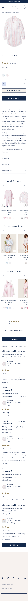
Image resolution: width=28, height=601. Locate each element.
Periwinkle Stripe (3, 75)
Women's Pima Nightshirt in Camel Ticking (26, 263)
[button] (9, 63)
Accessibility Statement (22, 596)
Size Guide (23, 80)
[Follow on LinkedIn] (24, 578)
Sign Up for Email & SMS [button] (14, 1)
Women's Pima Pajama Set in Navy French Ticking (25, 218)
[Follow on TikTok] (19, 578)
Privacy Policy (10, 596)
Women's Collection (8, 12)
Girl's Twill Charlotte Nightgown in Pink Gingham (5, 308)
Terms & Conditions (16, 596)
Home (3, 12)
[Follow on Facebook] (3, 578)
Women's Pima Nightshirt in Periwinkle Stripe (7, 263)
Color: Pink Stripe (5, 72)
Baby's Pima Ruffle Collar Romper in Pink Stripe (5, 218)
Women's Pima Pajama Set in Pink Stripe (22, 218)
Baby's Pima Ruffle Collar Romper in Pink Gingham (7, 218)
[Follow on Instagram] (8, 578)
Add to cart (14, 98)
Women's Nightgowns (15, 12)
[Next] (25, 205)
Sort (12, 347)
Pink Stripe (7, 75)
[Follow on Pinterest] (14, 578)
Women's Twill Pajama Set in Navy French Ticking (25, 308)
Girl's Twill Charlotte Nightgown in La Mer (10, 308)
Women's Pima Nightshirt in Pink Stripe (10, 263)
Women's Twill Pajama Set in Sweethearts (22, 308)
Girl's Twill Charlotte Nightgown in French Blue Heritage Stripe (7, 308)
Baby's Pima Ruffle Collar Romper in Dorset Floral (10, 218)
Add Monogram (14, 90)
